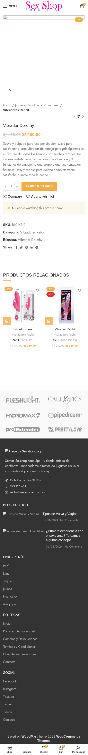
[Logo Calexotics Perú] (65, 400)
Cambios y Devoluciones (20, 639)
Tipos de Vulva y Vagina (60, 514)
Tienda (7, 712)
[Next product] (83, 117)
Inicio (7, 105)
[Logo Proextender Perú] (23, 429)
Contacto (9, 662)
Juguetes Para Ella (27, 105)
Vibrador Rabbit (65, 329)
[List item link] (44, 486)
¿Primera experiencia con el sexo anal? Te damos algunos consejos (64, 535)
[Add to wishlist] (37, 290)
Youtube (8, 697)
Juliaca (7, 589)
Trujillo (7, 581)
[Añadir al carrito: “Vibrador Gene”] (7, 321)
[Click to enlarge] (10, 90)
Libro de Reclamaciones (19, 654)
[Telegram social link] (36, 247)
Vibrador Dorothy (30, 240)
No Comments (69, 520)
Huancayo (10, 596)
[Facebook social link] (16, 247)
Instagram (9, 689)
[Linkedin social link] (31, 247)
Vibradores (51, 105)
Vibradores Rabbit (16, 110)
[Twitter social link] (21, 247)
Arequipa (9, 604)
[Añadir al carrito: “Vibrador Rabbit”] (49, 321)
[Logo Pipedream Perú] (65, 415)
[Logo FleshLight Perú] (23, 399)
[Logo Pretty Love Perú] (65, 429)
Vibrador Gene (23, 329)
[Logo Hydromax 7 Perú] (23, 415)
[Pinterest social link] (26, 247)
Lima (6, 573)
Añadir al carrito (39, 186)
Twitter (7, 704)
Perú (6, 566)
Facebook (10, 681)
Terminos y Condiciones (19, 647)
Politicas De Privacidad (19, 631)
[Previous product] (75, 117)
